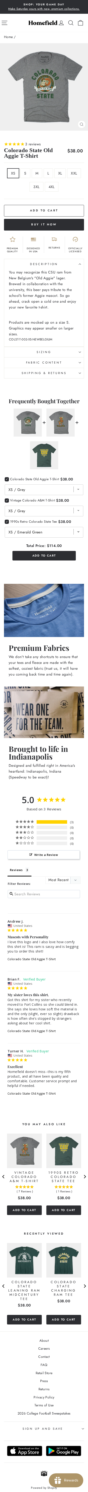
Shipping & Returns (44, 373)
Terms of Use (44, 1405)
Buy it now (44, 224)
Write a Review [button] (46, 855)
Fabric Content (44, 363)
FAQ (44, 1364)
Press (44, 1381)
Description (44, 264)
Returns (44, 1389)
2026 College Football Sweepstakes (44, 1413)
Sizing (44, 352)
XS (13, 173)
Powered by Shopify (44, 1488)
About (44, 1340)
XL (60, 173)
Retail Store (44, 1373)
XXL (74, 173)
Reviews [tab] (16, 870)
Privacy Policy (44, 1397)
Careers (44, 1348)
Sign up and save (43, 1429)
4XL (52, 186)
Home (8, 37)
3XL (36, 186)
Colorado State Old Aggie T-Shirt (32, 959)
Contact (44, 1356)
